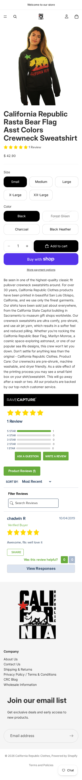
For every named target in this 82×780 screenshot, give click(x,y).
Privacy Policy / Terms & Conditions (30, 674)
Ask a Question (28, 456)
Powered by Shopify (64, 755)
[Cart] (77, 17)
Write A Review (55, 456)
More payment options (41, 269)
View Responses (41, 568)
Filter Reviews (18, 494)
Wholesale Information (20, 685)
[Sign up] (71, 736)
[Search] (15, 17)
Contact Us (12, 664)
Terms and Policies (41, 765)
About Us (11, 659)
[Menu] (5, 16)
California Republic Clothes (32, 755)
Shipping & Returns (18, 669)
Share (16, 552)
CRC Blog (11, 679)
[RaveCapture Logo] (21, 399)
